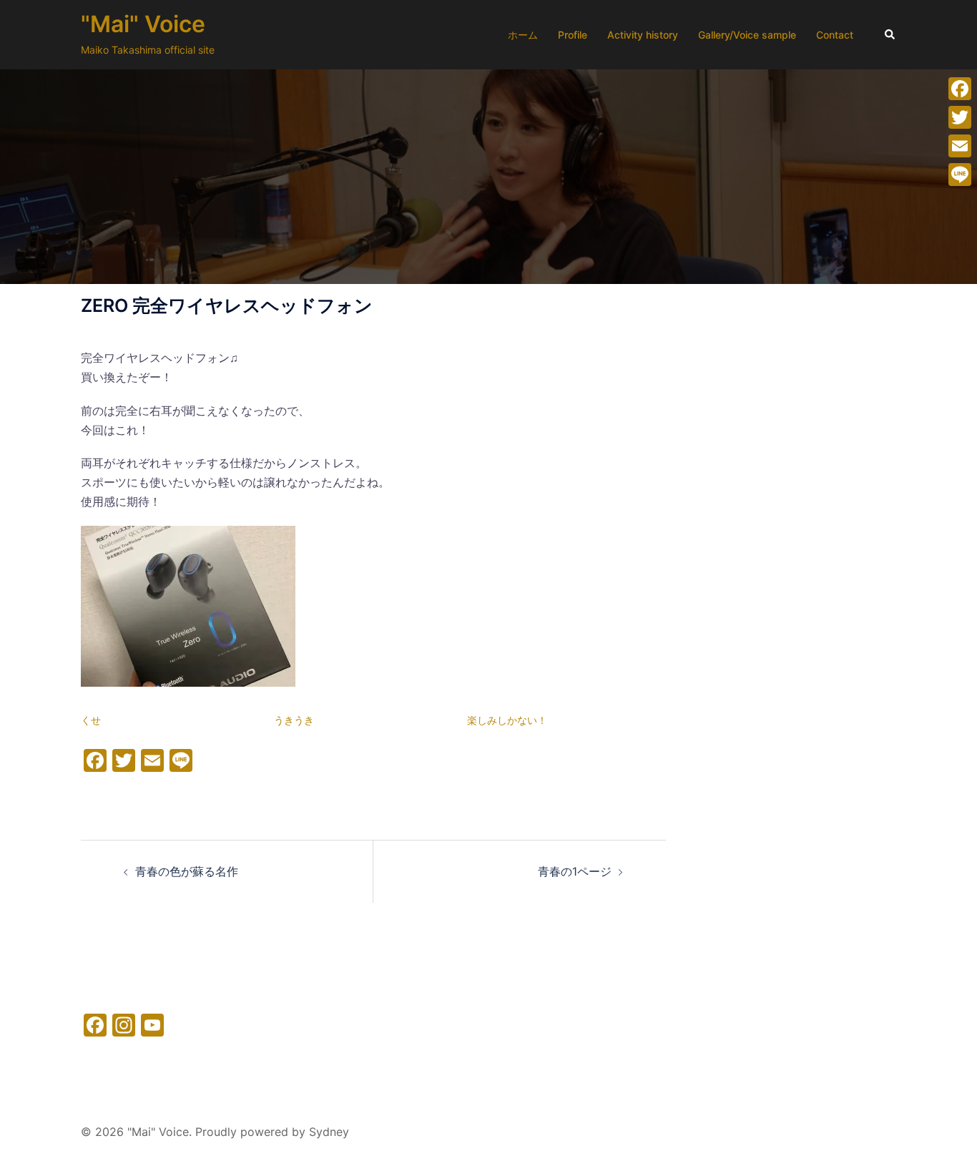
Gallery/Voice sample (747, 35)
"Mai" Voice (143, 24)
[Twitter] (960, 117)
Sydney (329, 1132)
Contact (834, 35)
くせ (91, 720)
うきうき (294, 720)
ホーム (523, 35)
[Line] (960, 174)
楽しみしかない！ (507, 720)
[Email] (960, 146)
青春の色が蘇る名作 (186, 871)
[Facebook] (960, 88)
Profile (572, 35)
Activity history (642, 35)
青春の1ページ (575, 871)
